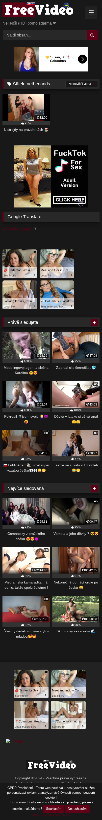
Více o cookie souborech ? (51, 815)
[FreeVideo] (41, 10)
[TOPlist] (14, 742)
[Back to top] (86, 805)
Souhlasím (53, 809)
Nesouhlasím (77, 809)
